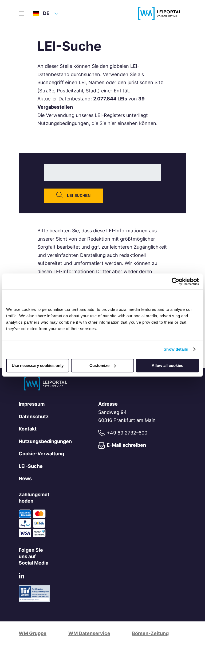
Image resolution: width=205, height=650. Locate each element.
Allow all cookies (167, 365)
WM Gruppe (32, 633)
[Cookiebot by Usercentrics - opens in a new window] (175, 281)
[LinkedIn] (21, 577)
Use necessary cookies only (38, 365)
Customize (99, 365)
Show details (176, 349)
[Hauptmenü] (21, 13)
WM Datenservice (89, 633)
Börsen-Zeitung (150, 633)
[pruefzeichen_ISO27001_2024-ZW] (34, 600)
